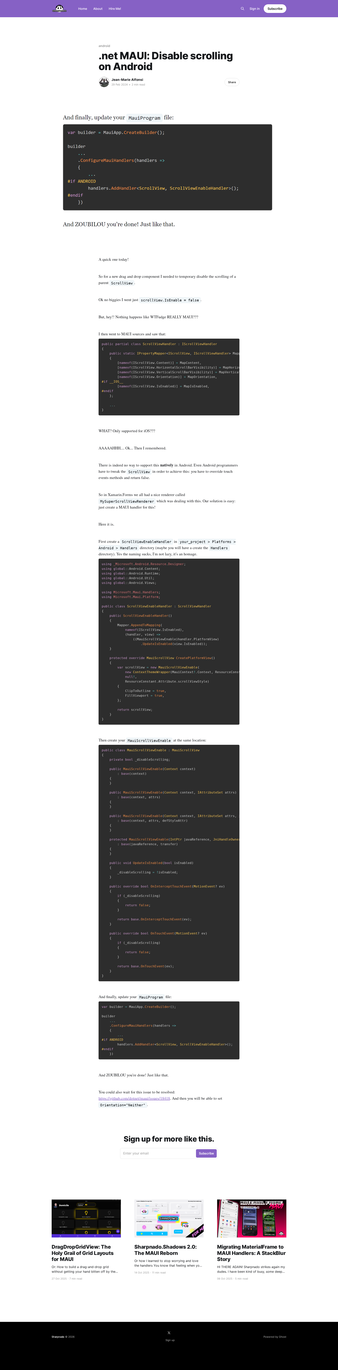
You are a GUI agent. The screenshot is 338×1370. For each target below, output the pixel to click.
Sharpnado (58, 1336)
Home (82, 9)
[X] (169, 1332)
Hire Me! (115, 9)
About (97, 9)
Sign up (170, 1340)
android (104, 46)
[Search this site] (242, 8)
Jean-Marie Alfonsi (127, 80)
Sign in (255, 9)
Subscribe (275, 9)
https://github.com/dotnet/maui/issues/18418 (134, 1098)
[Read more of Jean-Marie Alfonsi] (104, 82)
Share (232, 82)
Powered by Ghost (274, 1336)
